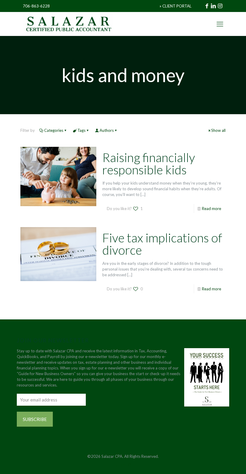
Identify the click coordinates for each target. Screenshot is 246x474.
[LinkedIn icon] (123, 464)
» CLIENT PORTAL (175, 6)
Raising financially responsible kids (148, 163)
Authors (107, 130)
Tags (81, 130)
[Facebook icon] (117, 464)
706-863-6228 (36, 6)
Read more (211, 208)
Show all (218, 130)
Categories (53, 130)
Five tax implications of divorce (162, 243)
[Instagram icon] (129, 464)
